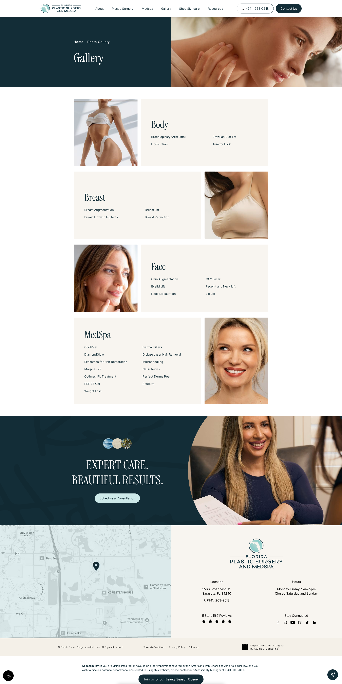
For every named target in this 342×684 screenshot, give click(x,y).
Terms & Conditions (154, 647)
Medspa (147, 8)
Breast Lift (152, 210)
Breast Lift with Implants (101, 217)
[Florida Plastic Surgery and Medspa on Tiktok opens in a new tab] (307, 622)
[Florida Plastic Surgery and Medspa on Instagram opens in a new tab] (285, 622)
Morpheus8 (92, 369)
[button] (8, 675)
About (99, 8)
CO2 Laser (213, 279)
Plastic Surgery (122, 8)
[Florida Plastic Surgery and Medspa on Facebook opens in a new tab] (278, 622)
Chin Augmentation (164, 279)
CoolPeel (90, 347)
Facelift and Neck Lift (221, 286)
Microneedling (152, 362)
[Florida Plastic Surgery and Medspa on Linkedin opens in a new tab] (314, 622)
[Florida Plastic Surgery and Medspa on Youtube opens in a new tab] (292, 622)
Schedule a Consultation (117, 498)
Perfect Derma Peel (156, 376)
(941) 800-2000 (234, 670)
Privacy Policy (177, 647)
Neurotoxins (151, 369)
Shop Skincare (189, 8)
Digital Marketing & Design (267, 647)
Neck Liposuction (163, 294)
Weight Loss (93, 391)
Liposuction (159, 144)
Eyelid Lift (158, 286)
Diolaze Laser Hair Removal (161, 354)
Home (78, 42)
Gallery (166, 8)
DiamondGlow (94, 354)
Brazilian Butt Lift (224, 137)
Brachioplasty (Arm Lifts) (168, 137)
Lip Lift (210, 294)
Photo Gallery (98, 42)
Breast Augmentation (99, 210)
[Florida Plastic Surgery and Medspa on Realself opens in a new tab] (300, 622)
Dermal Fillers (152, 347)
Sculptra (148, 384)
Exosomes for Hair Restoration (105, 362)
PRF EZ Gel (92, 384)
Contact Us (288, 8)
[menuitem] (278, 622)
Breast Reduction (157, 217)
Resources (215, 8)
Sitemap (193, 647)
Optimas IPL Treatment (100, 376)
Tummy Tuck (222, 144)
